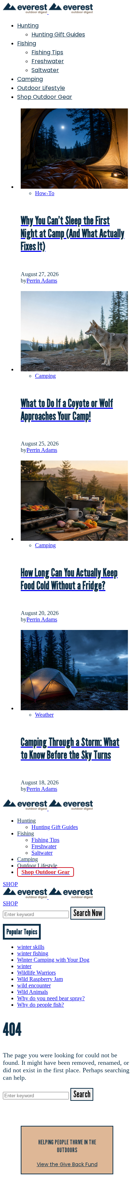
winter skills (30, 947)
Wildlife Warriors (36, 973)
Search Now (87, 913)
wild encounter (34, 985)
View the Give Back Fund (67, 1164)
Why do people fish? (40, 1005)
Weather (44, 715)
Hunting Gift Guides (58, 34)
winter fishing (32, 953)
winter (24, 966)
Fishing (26, 43)
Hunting (28, 25)
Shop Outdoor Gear (44, 97)
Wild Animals (32, 992)
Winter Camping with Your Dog (53, 960)
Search (81, 1094)
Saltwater (45, 70)
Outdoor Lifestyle (41, 88)
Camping (30, 79)
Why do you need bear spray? (51, 998)
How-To (44, 193)
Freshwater (47, 61)
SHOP (10, 884)
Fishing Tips (47, 52)
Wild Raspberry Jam (40, 979)
